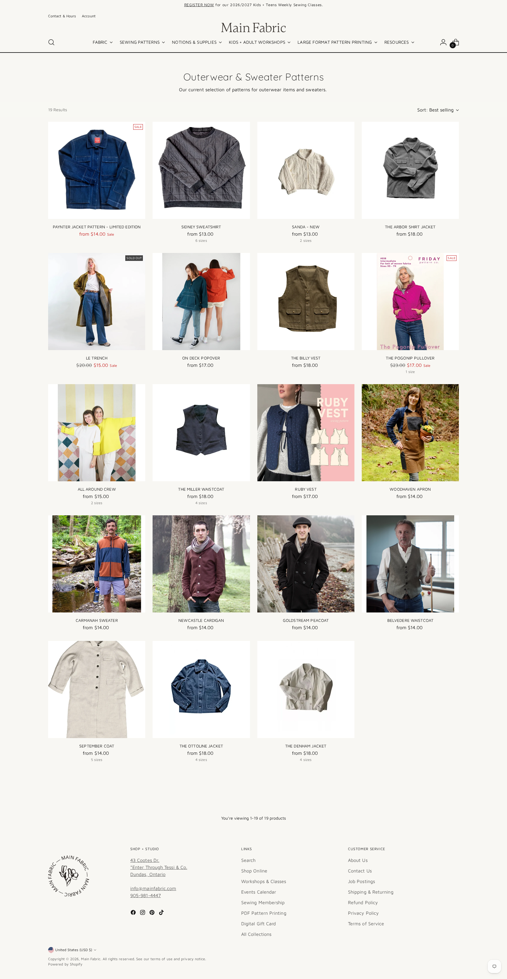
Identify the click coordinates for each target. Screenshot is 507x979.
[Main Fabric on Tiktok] (161, 913)
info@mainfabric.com (153, 888)
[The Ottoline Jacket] (201, 689)
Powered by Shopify (65, 964)
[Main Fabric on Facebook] (133, 913)
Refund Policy (363, 902)
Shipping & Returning (370, 891)
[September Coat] (96, 689)
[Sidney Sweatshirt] (201, 170)
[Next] (337, 5)
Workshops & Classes (263, 881)
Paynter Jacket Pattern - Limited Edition (97, 226)
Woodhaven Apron (410, 489)
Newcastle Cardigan (201, 620)
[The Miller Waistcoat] (201, 432)
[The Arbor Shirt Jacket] (410, 170)
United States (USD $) (73, 950)
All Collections (256, 934)
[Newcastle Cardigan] (201, 563)
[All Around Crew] (96, 432)
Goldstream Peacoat (306, 620)
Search (248, 860)
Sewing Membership (263, 902)
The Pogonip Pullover (410, 357)
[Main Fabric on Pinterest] (152, 913)
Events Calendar (258, 891)
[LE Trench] (96, 301)
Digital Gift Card (258, 923)
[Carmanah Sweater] (96, 563)
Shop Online (254, 870)
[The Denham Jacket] (305, 689)
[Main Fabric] (253, 27)
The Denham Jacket (305, 745)
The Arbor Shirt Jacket (410, 226)
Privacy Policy (363, 913)
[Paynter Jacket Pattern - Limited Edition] (96, 170)
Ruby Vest (305, 489)
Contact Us (360, 870)
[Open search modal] (51, 42)
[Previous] (170, 5)
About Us (358, 860)
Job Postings (361, 881)
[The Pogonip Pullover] (410, 301)
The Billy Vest (306, 357)
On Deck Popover (201, 357)
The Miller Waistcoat (201, 489)
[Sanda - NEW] (305, 170)
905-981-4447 (145, 895)
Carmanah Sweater (97, 620)
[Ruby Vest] (305, 432)
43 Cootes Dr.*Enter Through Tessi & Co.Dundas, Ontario (158, 867)
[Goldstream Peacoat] (305, 563)
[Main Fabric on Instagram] (143, 913)
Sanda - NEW (306, 226)
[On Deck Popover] (201, 301)
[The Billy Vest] (305, 301)
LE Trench (96, 357)
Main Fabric (90, 959)
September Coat (96, 745)
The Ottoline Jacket (201, 745)
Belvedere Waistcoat (410, 620)
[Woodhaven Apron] (410, 432)
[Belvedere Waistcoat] (410, 563)
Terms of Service (366, 923)
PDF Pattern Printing (263, 913)
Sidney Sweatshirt (201, 226)
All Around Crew (97, 489)
